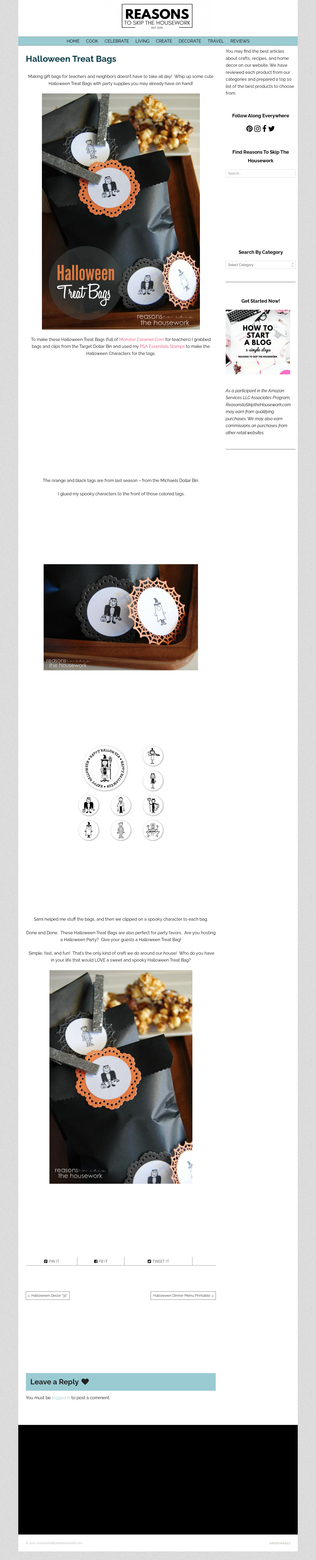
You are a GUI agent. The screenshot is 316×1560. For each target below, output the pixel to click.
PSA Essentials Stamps (162, 346)
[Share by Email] (204, 1261)
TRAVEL (216, 41)
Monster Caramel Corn (141, 339)
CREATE (164, 41)
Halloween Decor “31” (49, 1295)
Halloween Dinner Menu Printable (181, 1295)
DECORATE (190, 41)
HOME (73, 41)
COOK (92, 41)
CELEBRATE (117, 41)
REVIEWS (240, 41)
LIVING (142, 41)
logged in (61, 1397)
